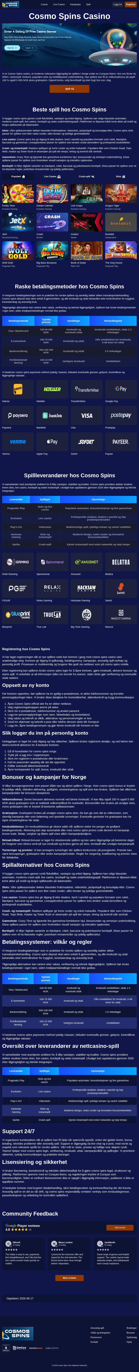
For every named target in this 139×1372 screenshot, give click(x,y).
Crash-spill (84, 176)
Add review (120, 1227)
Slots (118, 176)
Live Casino (50, 176)
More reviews (69, 1278)
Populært (16, 176)
